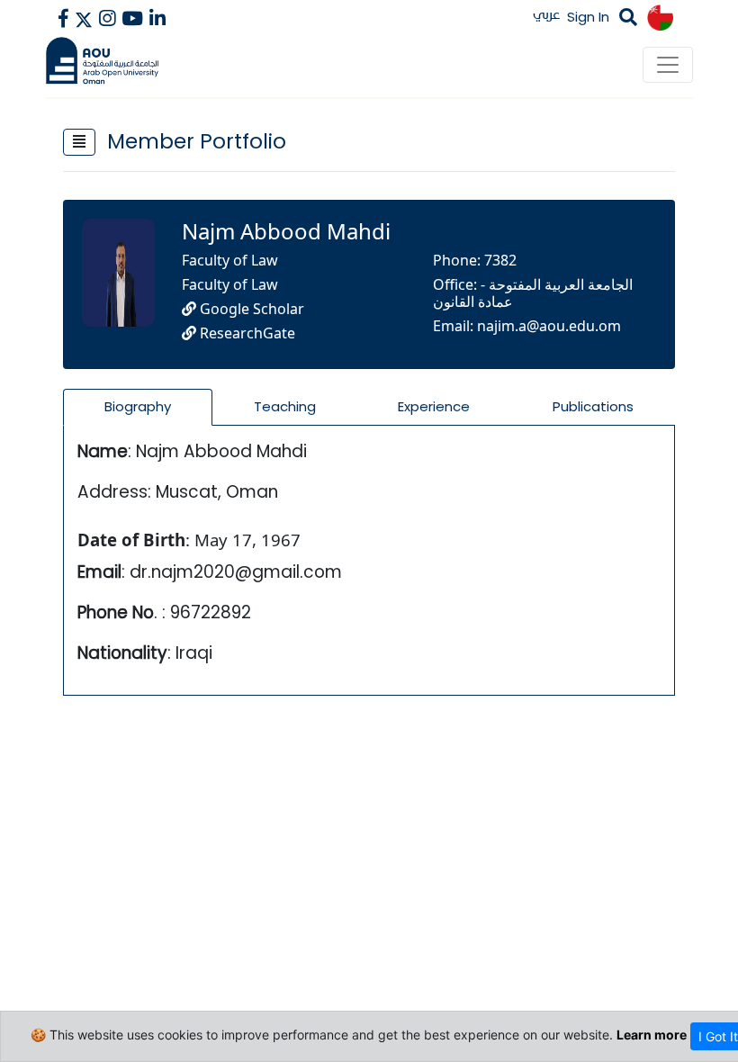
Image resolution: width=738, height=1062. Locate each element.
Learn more (651, 1034)
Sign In (588, 16)
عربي (547, 13)
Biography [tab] (137, 406)
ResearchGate (245, 333)
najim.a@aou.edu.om (549, 326)
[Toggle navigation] (668, 65)
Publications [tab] (593, 406)
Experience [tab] (434, 406)
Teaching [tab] (285, 406)
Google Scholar (250, 309)
